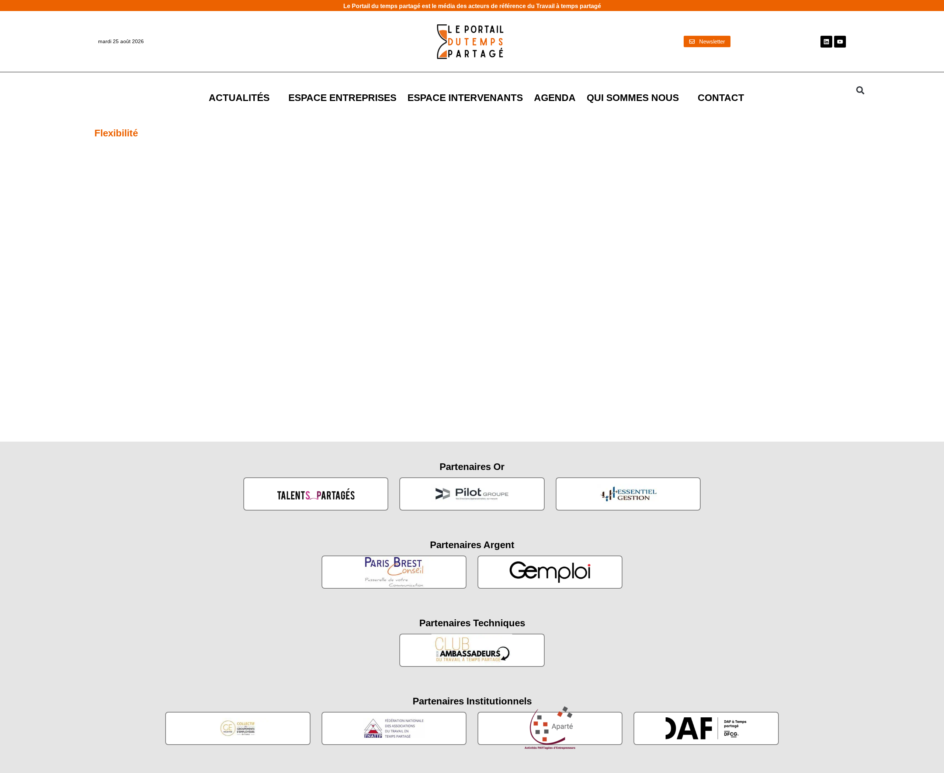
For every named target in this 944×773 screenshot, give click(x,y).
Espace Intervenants (465, 98)
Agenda (555, 98)
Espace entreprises (342, 98)
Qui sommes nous (633, 98)
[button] (860, 90)
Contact (721, 98)
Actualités (239, 98)
